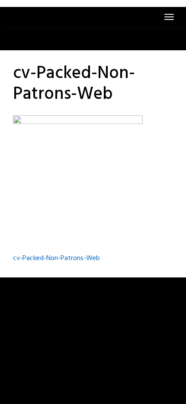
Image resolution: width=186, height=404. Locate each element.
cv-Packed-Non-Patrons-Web (56, 258)
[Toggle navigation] (169, 16)
